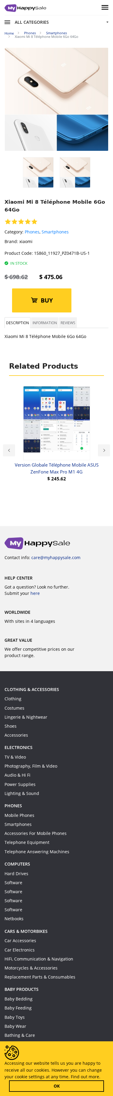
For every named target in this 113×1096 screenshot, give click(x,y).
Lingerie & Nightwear (26, 717)
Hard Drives (16, 873)
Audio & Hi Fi (17, 775)
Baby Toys (15, 1017)
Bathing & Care (20, 1035)
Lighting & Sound (22, 793)
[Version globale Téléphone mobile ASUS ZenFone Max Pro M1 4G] (56, 423)
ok (57, 1086)
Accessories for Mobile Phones (36, 833)
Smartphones (55, 232)
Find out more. (85, 1076)
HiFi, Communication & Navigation (39, 959)
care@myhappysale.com (55, 557)
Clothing (13, 699)
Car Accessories (20, 940)
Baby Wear (15, 1026)
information (45, 322)
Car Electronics (20, 950)
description (17, 322)
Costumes (14, 708)
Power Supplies (20, 784)
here (35, 593)
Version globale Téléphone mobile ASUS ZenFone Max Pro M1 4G (57, 468)
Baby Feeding (18, 1008)
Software (13, 882)
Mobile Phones (19, 815)
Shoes (11, 726)
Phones (32, 232)
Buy (47, 300)
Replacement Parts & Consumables (40, 977)
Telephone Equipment (27, 842)
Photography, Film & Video (31, 766)
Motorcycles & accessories (31, 968)
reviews (68, 322)
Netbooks (14, 918)
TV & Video (15, 757)
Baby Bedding (19, 999)
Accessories (16, 735)
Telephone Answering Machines (37, 851)
